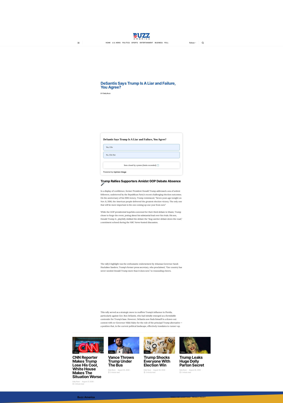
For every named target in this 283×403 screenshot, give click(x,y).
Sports (134, 43)
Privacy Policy (199, 397)
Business (159, 43)
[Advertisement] (141, 15)
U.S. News (116, 43)
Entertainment (146, 43)
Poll (166, 43)
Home (108, 43)
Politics (126, 43)
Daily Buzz (107, 93)
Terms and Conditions (180, 397)
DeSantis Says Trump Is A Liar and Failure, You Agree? (138, 85)
